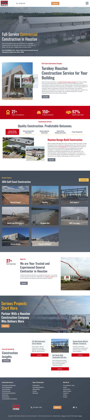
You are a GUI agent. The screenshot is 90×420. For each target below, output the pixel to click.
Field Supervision (6, 391)
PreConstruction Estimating (8, 393)
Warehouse (35, 393)
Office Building (36, 389)
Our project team (62, 146)
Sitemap (63, 416)
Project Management (7, 387)
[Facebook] (74, 407)
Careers (65, 387)
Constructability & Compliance (9, 398)
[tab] (12, 132)
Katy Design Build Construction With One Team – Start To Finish (59, 357)
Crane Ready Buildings (38, 387)
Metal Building (36, 385)
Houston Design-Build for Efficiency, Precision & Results (80, 343)
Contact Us (66, 393)
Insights (65, 395)
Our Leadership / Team (68, 385)
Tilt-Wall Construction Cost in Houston (38, 342)
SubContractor (5, 396)
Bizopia (80, 416)
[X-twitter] (76, 407)
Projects (65, 396)
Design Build (5, 395)
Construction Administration (9, 385)
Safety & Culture (67, 391)
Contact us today (49, 276)
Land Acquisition (6, 389)
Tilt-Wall (35, 391)
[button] (26, 81)
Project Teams (66, 389)
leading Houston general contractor (67, 82)
